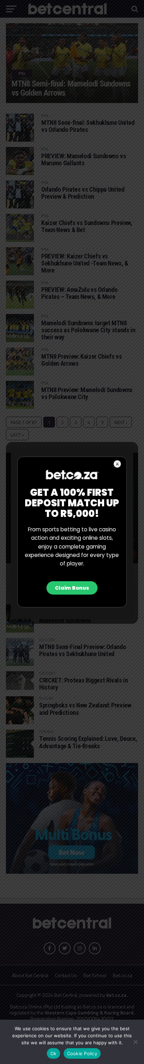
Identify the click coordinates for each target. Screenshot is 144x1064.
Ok (53, 1053)
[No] (135, 1041)
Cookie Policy (82, 1053)
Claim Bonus (72, 587)
